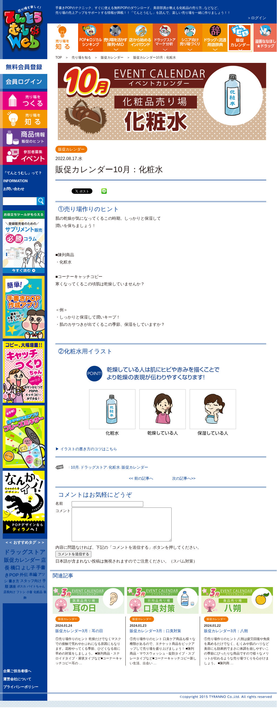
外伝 (24, 575)
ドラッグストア (25, 552)
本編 (33, 574)
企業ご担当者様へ (17, 671)
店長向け (9, 592)
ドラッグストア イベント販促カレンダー (251, 28)
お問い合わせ (13, 189)
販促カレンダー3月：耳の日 (79, 631)
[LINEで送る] (104, 187)
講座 (12, 586)
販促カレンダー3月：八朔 (226, 631)
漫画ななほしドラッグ (264, 37)
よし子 (28, 567)
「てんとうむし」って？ (22, 173)
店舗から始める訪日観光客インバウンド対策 (140, 37)
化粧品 (38, 592)
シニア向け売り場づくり (190, 37)
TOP (58, 57)
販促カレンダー (112, 57)
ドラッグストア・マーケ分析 (165, 37)
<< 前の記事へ (143, 478)
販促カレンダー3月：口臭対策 (155, 631)
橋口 (15, 567)
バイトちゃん (36, 586)
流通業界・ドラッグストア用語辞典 (214, 37)
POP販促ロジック (90, 37)
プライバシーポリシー (20, 687)
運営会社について (17, 679)
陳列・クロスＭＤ (115, 37)
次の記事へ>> (181, 478)
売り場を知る (81, 57)
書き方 (14, 581)
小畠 (29, 592)
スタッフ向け (30, 581)
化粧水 (114, 467)
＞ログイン (256, 18)
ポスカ (21, 586)
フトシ (20, 592)
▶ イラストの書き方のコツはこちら (86, 449)
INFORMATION (15, 181)
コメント (63, 511)
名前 (63, 503)
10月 (75, 467)
